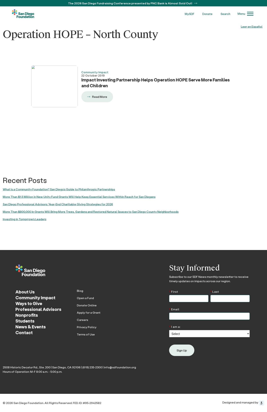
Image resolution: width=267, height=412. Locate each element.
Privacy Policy (86, 327)
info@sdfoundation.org (120, 367)
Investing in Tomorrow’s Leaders (24, 219)
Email (174, 309)
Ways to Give (28, 303)
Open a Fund (85, 298)
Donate (207, 14)
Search (225, 14)
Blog (80, 291)
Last (214, 291)
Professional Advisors (38, 309)
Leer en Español (251, 26)
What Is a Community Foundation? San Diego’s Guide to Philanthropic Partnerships (59, 189)
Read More (99, 97)
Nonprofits (26, 315)
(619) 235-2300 (92, 367)
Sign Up (182, 350)
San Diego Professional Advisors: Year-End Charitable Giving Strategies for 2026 (58, 204)
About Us (25, 292)
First (173, 291)
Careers (82, 320)
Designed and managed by (240, 402)
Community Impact (35, 297)
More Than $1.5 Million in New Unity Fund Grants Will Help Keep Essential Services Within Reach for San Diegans (79, 197)
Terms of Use (86, 334)
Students (25, 321)
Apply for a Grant (88, 312)
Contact (24, 332)
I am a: (175, 326)
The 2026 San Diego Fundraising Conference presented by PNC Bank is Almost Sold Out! (130, 3)
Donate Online (87, 305)
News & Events (30, 326)
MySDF (189, 14)
